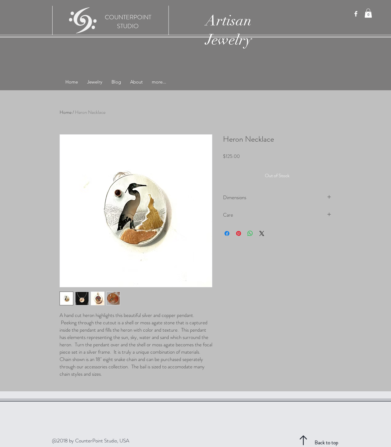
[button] (368, 13)
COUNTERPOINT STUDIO (128, 22)
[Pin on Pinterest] (238, 233)
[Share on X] (261, 233)
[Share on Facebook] (227, 233)
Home (65, 112)
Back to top (326, 442)
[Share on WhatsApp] (250, 233)
